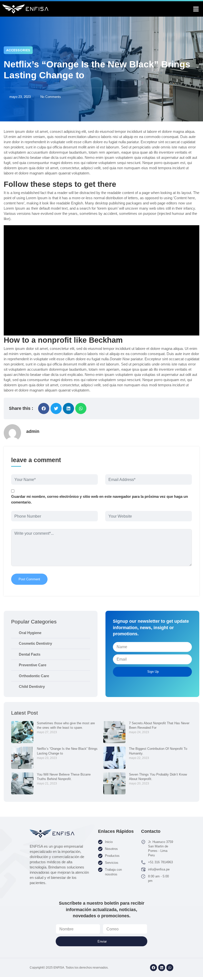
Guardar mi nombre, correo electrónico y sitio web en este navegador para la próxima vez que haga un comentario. (99, 499)
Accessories (18, 50)
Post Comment (29, 579)
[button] (196, 9)
